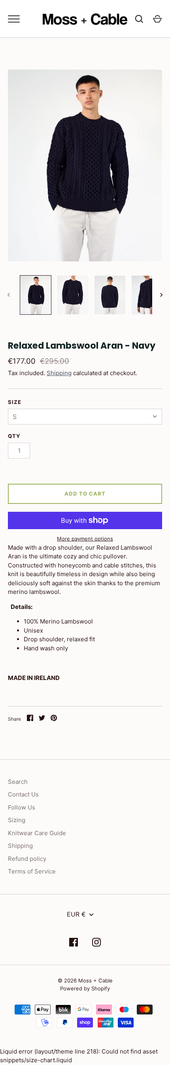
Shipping (59, 373)
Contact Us (23, 794)
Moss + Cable (95, 980)
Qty (14, 436)
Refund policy (27, 858)
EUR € (76, 914)
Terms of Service (32, 871)
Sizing (16, 820)
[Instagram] (96, 943)
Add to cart (85, 493)
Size (14, 402)
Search (18, 781)
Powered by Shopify (85, 988)
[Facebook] (73, 943)
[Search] (139, 19)
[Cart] (157, 19)
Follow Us (21, 807)
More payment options (85, 538)
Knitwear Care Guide (37, 833)
